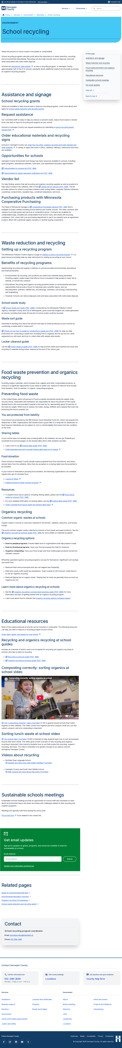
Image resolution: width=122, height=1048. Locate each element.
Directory (66, 1009)
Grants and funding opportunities (14, 1019)
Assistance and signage (95, 58)
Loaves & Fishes (11, 479)
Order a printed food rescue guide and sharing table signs (28, 505)
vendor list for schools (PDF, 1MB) (54, 187)
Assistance (6, 999)
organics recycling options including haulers (53, 598)
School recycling (54, 15)
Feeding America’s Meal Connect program (22, 483)
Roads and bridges (39, 1009)
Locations (50, 978)
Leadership (67, 1019)
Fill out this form (8, 816)
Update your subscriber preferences (19, 866)
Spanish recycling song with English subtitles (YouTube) (30, 763)
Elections (5, 1009)
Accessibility (91, 1036)
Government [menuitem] (80, 8)
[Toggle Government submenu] (86, 8)
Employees (109, 1036)
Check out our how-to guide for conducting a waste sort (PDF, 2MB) (31, 331)
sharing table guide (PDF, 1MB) (34, 446)
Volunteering (98, 1009)
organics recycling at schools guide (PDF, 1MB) (23, 533)
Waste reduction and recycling (98, 63)
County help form (95, 978)
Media (82, 1036)
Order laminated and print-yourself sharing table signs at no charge (31, 449)
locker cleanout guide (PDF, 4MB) (24, 347)
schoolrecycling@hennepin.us (21, 935)
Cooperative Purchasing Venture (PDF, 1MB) (49, 207)
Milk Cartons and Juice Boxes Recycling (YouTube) (28, 772)
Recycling (40, 15)
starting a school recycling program (56, 255)
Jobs (65, 1014)
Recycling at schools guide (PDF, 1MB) (23, 657)
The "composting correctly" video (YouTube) (22, 723)
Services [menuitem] (65, 8)
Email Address (10, 854)
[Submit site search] (94, 9)
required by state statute (20, 66)
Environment (28, 15)
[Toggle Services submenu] (69, 8)
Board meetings (69, 1004)
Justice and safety (9, 1024)
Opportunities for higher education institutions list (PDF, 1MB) (28, 173)
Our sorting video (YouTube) (15, 739)
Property (35, 1004)
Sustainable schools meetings (97, 80)
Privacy (100, 1036)
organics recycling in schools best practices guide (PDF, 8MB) (39, 592)
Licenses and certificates (42, 999)
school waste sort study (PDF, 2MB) (20, 308)
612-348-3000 (13, 978)
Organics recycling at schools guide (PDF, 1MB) (27, 661)
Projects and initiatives (102, 1004)
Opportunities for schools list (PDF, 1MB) (20, 168)
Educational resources (94, 75)
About (65, 999)
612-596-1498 (16, 939)
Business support (8, 1004)
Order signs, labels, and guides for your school (20, 634)
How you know (42, 2)
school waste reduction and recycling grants (26, 109)
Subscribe (74, 1036)
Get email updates (93, 85)
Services (17, 15)
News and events (100, 999)
